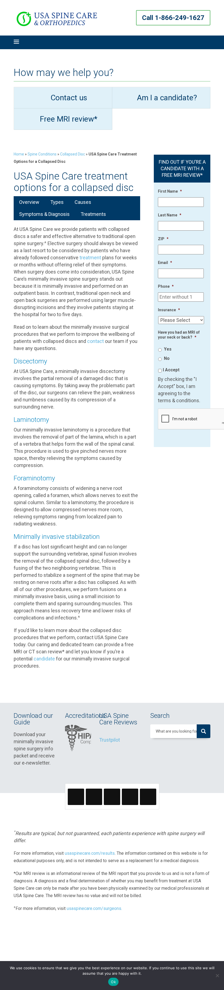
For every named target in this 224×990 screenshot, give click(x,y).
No (167, 358)
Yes (168, 349)
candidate (44, 659)
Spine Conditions (42, 154)
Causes (83, 202)
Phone (166, 286)
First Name (170, 191)
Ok (113, 982)
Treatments (93, 214)
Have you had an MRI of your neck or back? (179, 334)
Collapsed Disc (72, 154)
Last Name (169, 215)
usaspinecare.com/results (90, 853)
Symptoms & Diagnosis (44, 214)
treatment (90, 257)
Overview (29, 202)
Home (19, 154)
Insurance (169, 310)
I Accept (171, 369)
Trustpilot (109, 740)
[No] (217, 975)
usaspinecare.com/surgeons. (94, 908)
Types (57, 202)
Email (165, 262)
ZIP (163, 239)
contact (95, 341)
